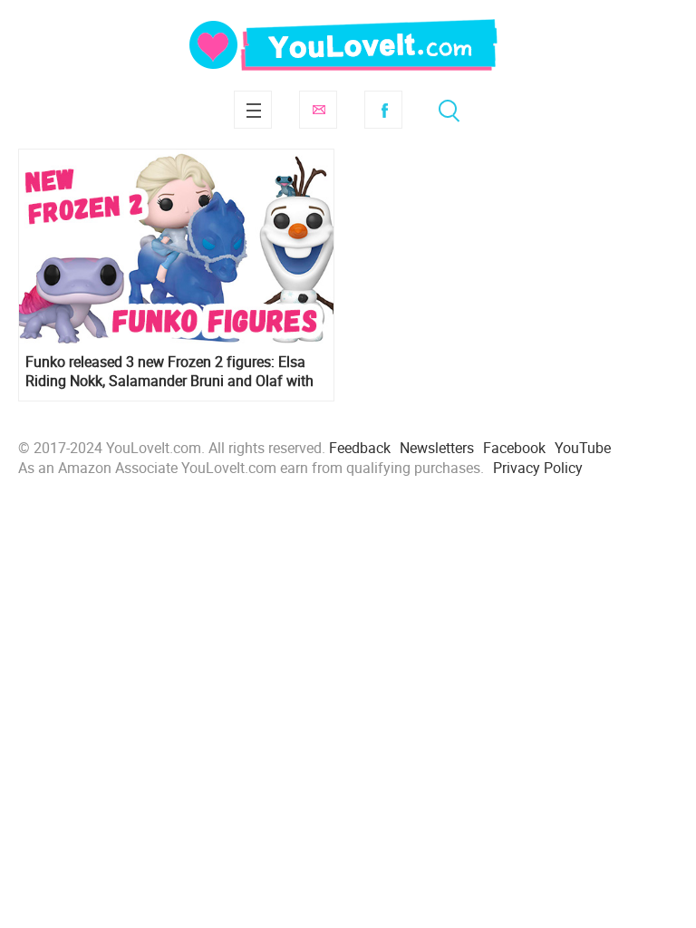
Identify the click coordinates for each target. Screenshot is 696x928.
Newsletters (437, 448)
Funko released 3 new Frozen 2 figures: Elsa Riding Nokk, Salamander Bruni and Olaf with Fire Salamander (169, 372)
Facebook (383, 110)
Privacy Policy (538, 468)
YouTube (583, 448)
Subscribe (318, 110)
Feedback (360, 448)
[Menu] (253, 110)
